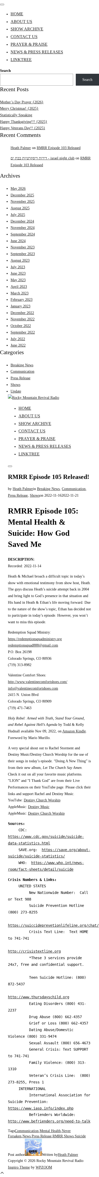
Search (5, 70)
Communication (22, 371)
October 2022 (21, 326)
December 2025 (22, 195)
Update (16, 391)
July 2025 (18, 215)
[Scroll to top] (2, 1174)
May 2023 (18, 280)
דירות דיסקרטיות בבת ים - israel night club (42, 158)
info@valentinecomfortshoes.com (33, 688)
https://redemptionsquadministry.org (35, 639)
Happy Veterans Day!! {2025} (22, 128)
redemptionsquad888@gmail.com (33, 645)
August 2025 (20, 208)
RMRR (58, 1136)
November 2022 (23, 319)
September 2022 (23, 332)
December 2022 (22, 313)
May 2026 (18, 188)
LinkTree (21, 59)
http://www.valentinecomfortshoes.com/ (37, 682)
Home (17, 14)
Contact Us (24, 36)
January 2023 (20, 306)
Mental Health (50, 1131)
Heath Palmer (21, 148)
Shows (15, 384)
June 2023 (18, 273)
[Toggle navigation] (2, 4)
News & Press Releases (37, 52)
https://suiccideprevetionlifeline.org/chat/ (53, 925)
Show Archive (27, 29)
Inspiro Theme (19, 1167)
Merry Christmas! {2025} (19, 108)
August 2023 (20, 260)
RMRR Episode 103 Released (59, 148)
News (26, 1136)
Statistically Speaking (16, 115)
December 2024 (22, 221)
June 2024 (18, 241)
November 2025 (23, 201)
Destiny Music (38, 807)
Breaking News (22, 365)
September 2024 (23, 234)
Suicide (80, 1136)
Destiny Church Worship (42, 800)
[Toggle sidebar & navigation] (10, 466)
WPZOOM (44, 1167)
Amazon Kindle (74, 731)
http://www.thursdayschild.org (38, 997)
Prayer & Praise (29, 44)
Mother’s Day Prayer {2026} (22, 102)
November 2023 (23, 247)
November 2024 (23, 227)
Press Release (20, 378)
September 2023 (23, 254)
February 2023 (21, 299)
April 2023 (19, 286)
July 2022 (18, 339)
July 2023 (18, 267)
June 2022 (18, 345)
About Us (21, 21)
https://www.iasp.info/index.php (40, 1108)
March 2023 (20, 293)
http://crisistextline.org (34, 951)
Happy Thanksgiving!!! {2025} (23, 121)
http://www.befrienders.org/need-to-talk (49, 1121)
